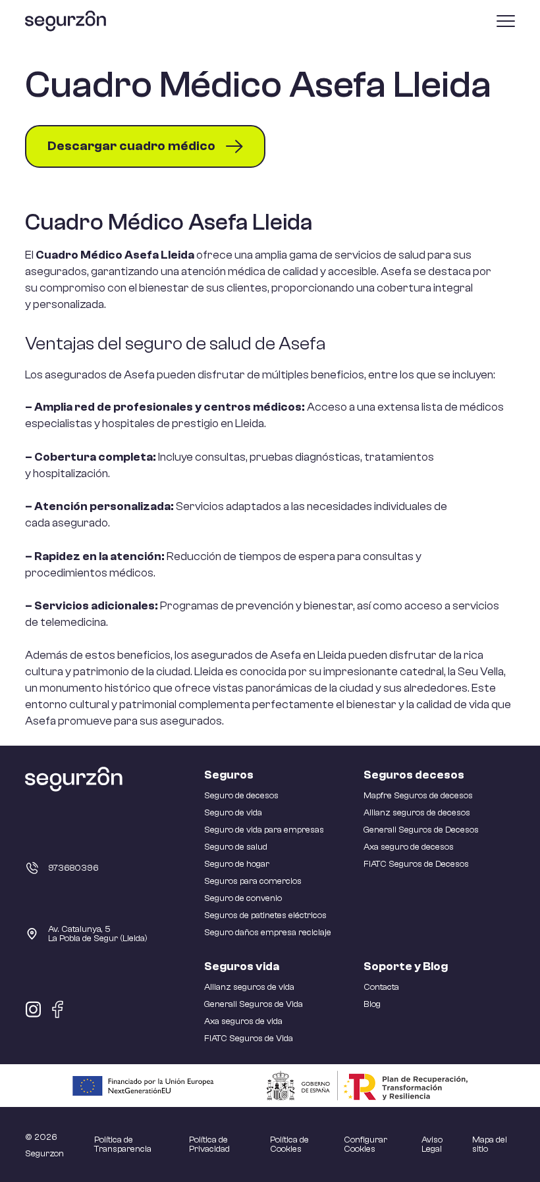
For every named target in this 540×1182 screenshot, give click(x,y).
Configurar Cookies (365, 1144)
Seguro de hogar (236, 864)
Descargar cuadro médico (131, 145)
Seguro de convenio (243, 898)
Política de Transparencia (122, 1144)
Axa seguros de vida (243, 1021)
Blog (372, 1004)
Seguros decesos (414, 775)
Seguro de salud (235, 847)
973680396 (73, 868)
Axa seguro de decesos (409, 847)
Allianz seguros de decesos (417, 813)
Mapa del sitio (489, 1144)
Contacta (381, 987)
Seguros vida (241, 966)
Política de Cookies (289, 1144)
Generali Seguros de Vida (253, 1004)
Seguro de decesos (241, 795)
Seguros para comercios (253, 881)
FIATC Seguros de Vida (248, 1038)
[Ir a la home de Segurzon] (66, 21)
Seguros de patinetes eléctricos (265, 915)
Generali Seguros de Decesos (421, 830)
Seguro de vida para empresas (264, 830)
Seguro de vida (233, 813)
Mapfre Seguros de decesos (418, 795)
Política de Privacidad (209, 1144)
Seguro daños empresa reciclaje (267, 932)
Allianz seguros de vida (249, 987)
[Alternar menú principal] (506, 21)
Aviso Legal (432, 1144)
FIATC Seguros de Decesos (416, 864)
